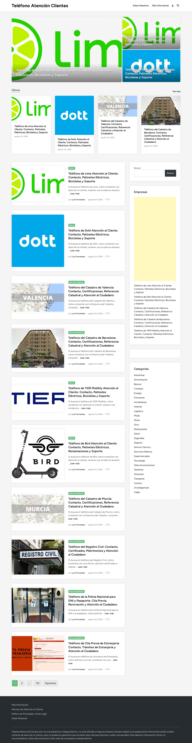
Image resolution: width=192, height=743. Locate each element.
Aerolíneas (139, 375)
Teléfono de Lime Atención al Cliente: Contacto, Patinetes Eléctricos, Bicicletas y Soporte (31, 129)
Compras (138, 388)
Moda (137, 415)
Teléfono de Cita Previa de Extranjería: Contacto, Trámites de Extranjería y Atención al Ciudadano (94, 647)
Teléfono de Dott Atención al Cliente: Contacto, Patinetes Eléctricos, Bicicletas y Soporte (74, 142)
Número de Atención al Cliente (27, 709)
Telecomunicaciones (144, 465)
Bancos (137, 384)
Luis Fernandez (78, 199)
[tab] (16, 89)
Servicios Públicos (76, 282)
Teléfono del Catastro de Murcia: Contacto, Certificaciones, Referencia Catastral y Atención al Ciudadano (93, 502)
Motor (71, 168)
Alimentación (140, 379)
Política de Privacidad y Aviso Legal (29, 713)
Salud (137, 433)
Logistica (138, 411)
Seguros (138, 442)
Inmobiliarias (140, 402)
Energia (137, 393)
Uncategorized (141, 487)
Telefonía (138, 469)
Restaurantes (140, 429)
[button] (108, 20)
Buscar (137, 168)
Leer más (74, 193)
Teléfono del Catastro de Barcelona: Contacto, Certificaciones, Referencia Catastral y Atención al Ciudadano (158, 135)
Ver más (176, 91)
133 (37, 683)
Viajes (137, 492)
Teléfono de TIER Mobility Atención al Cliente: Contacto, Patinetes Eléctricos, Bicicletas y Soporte (93, 392)
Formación (139, 397)
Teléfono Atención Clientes (40, 5)
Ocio (136, 424)
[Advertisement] (155, 239)
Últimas (16, 90)
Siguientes (50, 683)
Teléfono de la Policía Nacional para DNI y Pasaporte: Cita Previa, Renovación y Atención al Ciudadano (92, 600)
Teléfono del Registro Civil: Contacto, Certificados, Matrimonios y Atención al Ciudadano (93, 550)
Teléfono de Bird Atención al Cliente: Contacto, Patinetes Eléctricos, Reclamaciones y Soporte (92, 447)
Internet (138, 406)
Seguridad (139, 438)
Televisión (139, 474)
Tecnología (139, 460)
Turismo (138, 483)
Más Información (160, 5)
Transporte (139, 478)
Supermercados (142, 456)
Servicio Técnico (142, 447)
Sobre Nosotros (141, 5)
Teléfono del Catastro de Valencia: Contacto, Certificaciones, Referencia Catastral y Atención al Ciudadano (115, 127)
